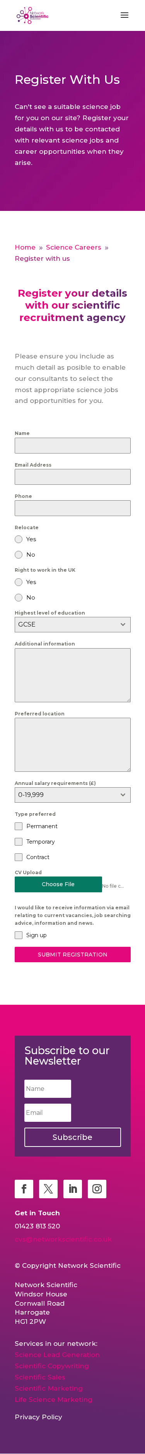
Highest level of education (50, 613)
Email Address (33, 465)
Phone (23, 496)
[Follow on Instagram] (97, 1189)
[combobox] (73, 624)
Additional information (45, 644)
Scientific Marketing (49, 1388)
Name (22, 433)
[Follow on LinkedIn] (72, 1189)
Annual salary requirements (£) (55, 783)
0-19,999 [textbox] (31, 794)
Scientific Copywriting (52, 1366)
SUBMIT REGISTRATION (72, 954)
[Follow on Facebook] (24, 1189)
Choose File (58, 884)
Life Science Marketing (53, 1399)
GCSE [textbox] (27, 624)
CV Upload (28, 872)
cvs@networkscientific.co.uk (63, 1239)
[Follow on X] (48, 1189)
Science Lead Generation (57, 1355)
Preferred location (40, 714)
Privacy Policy (38, 1417)
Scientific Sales (40, 1377)
